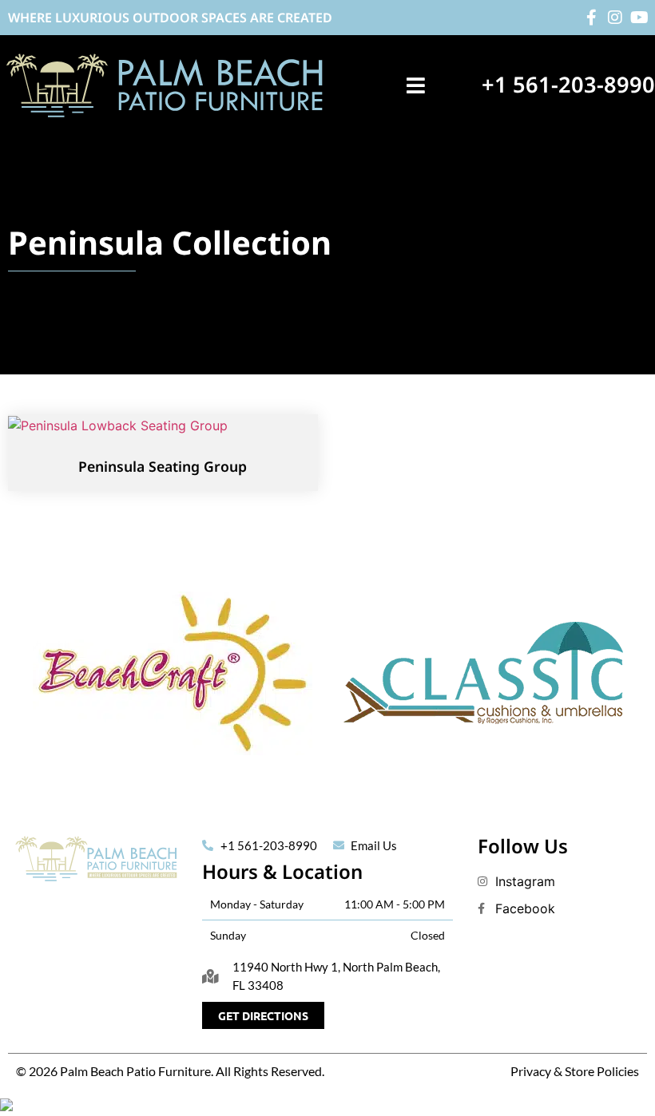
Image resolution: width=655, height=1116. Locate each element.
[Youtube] (639, 18)
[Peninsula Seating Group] (118, 424)
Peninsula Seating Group (162, 466)
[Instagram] (615, 18)
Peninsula (86, 242)
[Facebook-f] (591, 18)
